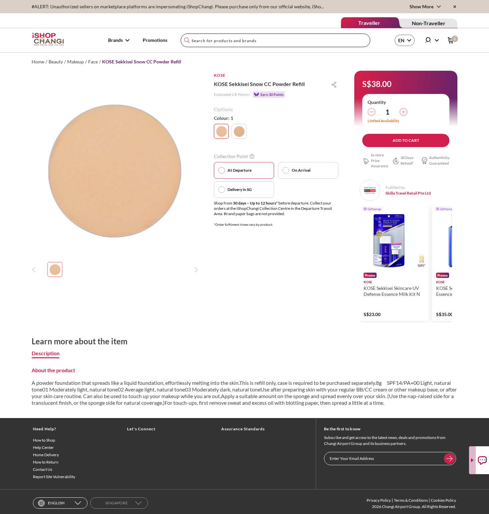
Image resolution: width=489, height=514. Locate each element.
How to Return (46, 462)
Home (38, 61)
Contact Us (42, 469)
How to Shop (44, 440)
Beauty (56, 61)
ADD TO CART (406, 140)
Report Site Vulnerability (54, 476)
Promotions (155, 40)
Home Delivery (46, 454)
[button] (444, 263)
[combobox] (275, 40)
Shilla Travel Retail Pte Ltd (408, 193)
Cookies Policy (443, 500)
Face (93, 61)
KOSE (220, 75)
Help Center (43, 447)
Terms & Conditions (411, 500)
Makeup (75, 61)
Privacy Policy (379, 500)
